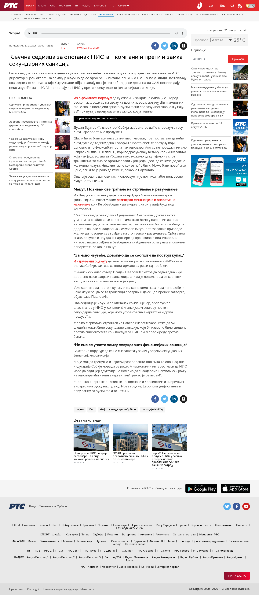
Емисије (100, 5)
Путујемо (101, 541)
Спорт (42, 5)
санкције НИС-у (152, 409)
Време (169, 14)
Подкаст (16, 18)
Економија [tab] (20, 98)
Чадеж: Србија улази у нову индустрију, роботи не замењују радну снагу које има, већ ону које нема (30, 144)
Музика (68, 541)
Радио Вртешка (212, 557)
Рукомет (112, 534)
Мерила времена (127, 14)
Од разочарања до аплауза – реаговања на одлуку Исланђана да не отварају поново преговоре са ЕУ (209, 110)
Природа (184, 541)
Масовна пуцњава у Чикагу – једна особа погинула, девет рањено (209, 91)
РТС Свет (73, 550)
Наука (171, 541)
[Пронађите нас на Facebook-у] (236, 506)
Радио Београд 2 (64, 557)
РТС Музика (201, 550)
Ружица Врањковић (89, 47)
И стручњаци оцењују (91, 261)
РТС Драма (107, 550)
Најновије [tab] (198, 50)
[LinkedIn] (174, 46)
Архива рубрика (233, 14)
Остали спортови (184, 534)
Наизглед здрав (135, 544)
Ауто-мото (162, 534)
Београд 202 (112, 557)
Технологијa (84, 541)
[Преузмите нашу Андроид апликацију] (201, 488)
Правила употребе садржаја (60, 589)
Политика (17, 14)
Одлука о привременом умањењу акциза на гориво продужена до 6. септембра (30, 108)
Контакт (93, 566)
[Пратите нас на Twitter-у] (227, 506)
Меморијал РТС (209, 534)
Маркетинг (109, 566)
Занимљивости (49, 541)
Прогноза (200, 40)
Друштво (90, 14)
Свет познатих (120, 541)
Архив (129, 560)
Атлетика (146, 534)
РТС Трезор (181, 550)
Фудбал (57, 534)
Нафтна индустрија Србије (118, 409)
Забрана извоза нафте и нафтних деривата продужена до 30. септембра (30, 125)
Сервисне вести (187, 14)
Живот (31, 541)
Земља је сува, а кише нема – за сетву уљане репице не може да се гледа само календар (29, 180)
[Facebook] (155, 46)
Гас (91, 409)
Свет (42, 14)
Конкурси (147, 566)
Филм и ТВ (156, 541)
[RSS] (240, 5)
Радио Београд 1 (38, 557)
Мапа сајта (237, 576)
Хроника (75, 14)
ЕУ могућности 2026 (38, 18)
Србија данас (57, 14)
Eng (222, 6)
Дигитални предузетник (209, 541)
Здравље (139, 541)
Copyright (33, 589)
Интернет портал (168, 566)
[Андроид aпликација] (219, 171)
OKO (52, 5)
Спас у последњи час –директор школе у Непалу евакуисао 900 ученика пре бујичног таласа (209, 74)
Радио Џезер (235, 557)
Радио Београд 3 (89, 557)
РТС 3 (59, 550)
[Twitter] (164, 46)
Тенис (85, 534)
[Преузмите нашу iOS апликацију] (235, 488)
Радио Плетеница (136, 557)
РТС (112, 5)
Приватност (17, 589)
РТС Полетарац (222, 550)
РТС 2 (48, 550)
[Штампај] (183, 46)
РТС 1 (36, 550)
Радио (86, 5)
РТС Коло (163, 550)
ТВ (76, 5)
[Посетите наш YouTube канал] (246, 506)
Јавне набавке (128, 566)
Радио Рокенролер (164, 557)
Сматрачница (209, 14)
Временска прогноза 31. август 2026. (207, 125)
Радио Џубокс (189, 557)
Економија (106, 14)
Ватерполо (129, 534)
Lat (211, 6)
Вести (30, 5)
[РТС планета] (200, 5)
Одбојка (98, 534)
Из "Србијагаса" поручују (93, 98)
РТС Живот (126, 550)
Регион (31, 14)
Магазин (65, 5)
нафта (79, 409)
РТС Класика (145, 550)
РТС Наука (90, 550)
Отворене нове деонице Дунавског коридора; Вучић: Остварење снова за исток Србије (27, 163)
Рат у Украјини (152, 14)
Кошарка (72, 534)
